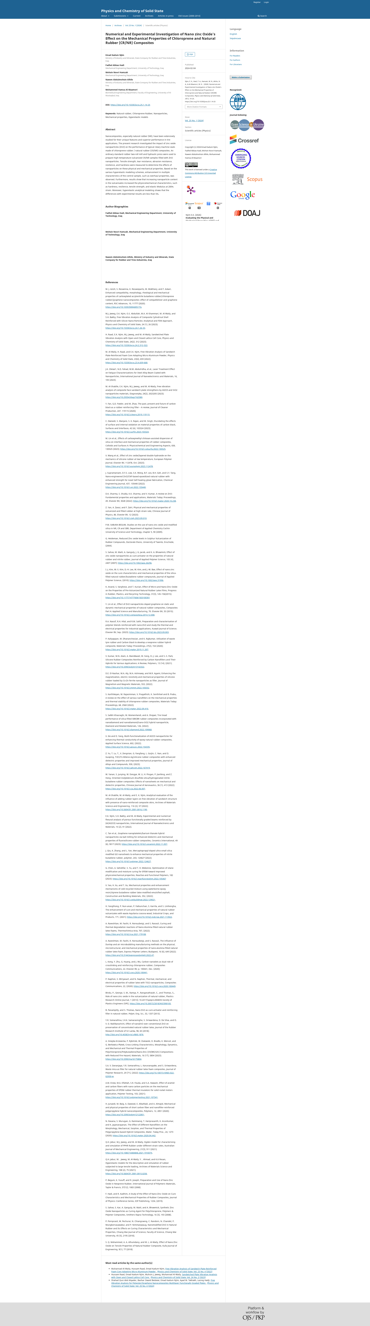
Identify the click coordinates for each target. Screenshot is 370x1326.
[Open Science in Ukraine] (247, 130)
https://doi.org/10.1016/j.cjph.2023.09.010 (126, 518)
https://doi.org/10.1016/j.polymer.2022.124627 (128, 861)
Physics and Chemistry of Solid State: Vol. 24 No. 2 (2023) (178, 1277)
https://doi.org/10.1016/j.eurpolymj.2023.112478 (129, 466)
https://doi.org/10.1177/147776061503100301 (128, 597)
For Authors (235, 60)
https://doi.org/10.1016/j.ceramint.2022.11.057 (144, 844)
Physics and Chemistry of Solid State (132, 10)
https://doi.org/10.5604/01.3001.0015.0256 (126, 1173)
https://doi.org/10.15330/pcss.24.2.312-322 (126, 345)
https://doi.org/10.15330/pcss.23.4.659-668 (126, 362)
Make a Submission (241, 77)
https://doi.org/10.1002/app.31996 (146, 580)
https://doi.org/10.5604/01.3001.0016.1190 (126, 809)
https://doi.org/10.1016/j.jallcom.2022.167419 (128, 767)
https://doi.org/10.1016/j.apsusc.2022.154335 (128, 747)
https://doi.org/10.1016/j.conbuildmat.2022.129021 (130, 899)
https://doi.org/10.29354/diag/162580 (124, 397)
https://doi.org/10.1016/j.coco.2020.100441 (126, 972)
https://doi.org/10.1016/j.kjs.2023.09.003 (149, 632)
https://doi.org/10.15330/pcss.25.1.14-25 (130, 104)
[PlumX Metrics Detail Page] (190, 190)
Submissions (120, 15)
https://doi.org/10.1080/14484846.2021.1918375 (129, 1152)
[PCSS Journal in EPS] (238, 109)
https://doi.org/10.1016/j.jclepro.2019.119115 (128, 414)
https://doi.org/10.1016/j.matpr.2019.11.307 (127, 649)
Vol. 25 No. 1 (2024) (133, 25)
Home (108, 25)
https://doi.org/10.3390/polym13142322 (125, 666)
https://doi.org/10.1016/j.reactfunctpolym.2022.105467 (139, 878)
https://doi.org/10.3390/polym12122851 (125, 1114)
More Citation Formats (197, 106)
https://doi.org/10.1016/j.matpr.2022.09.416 (127, 708)
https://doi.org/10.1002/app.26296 (135, 563)
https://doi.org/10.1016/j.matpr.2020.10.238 (154, 501)
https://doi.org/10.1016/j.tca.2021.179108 (126, 934)
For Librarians (236, 64)
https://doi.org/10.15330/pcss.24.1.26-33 (125, 328)
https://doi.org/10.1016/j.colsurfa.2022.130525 (142, 449)
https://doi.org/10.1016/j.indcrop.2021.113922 (149, 917)
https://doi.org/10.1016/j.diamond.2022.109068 (129, 729)
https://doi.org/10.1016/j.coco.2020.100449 (154, 986)
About (104, 15)
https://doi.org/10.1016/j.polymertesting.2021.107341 (132, 1097)
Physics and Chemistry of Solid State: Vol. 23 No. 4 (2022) (184, 1271)
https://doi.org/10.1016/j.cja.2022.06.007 (125, 788)
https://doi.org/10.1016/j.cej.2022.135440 (126, 487)
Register (257, 2)
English (233, 34)
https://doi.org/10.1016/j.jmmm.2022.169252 (127, 687)
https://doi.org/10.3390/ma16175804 (123, 1059)
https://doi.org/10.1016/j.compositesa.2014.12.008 (130, 615)
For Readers (235, 55)
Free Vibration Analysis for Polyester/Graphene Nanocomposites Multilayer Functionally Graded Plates (163, 1281)
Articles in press (166, 15)
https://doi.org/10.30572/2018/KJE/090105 (150, 1003)
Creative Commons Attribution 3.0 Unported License (201, 173)
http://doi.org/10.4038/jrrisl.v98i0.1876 (124, 1034)
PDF (191, 54)
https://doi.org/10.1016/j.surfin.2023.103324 (127, 431)
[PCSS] (243, 199)
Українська (235, 38)
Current (136, 15)
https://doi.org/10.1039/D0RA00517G (123, 307)
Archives (149, 15)
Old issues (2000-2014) (189, 15)
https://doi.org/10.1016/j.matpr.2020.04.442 (134, 1135)
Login (266, 2)
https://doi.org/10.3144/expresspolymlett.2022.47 (130, 955)
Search (263, 15)
